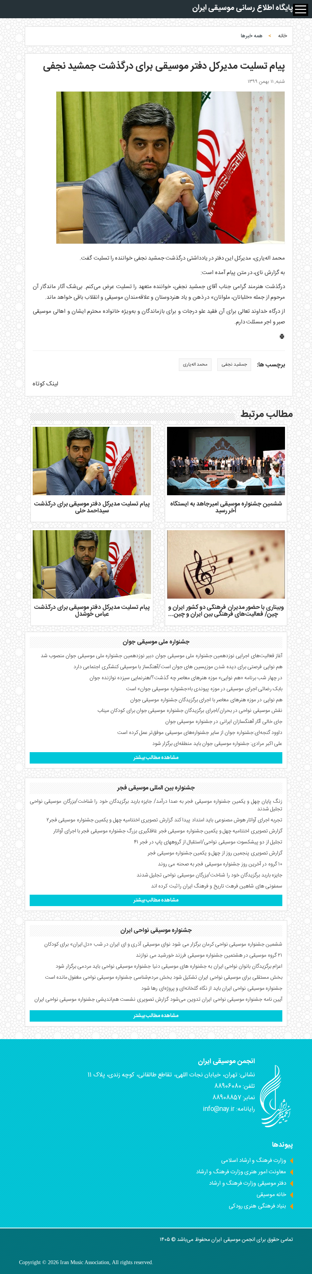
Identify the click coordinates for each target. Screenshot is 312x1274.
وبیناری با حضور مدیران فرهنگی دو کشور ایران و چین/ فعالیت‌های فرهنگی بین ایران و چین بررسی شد (226, 614)
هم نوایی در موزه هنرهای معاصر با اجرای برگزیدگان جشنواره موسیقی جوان (206, 700)
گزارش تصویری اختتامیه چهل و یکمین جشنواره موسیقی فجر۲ (109, 820)
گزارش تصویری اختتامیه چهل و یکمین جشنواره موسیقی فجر (220, 831)
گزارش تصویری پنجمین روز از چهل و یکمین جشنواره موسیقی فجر (215, 853)
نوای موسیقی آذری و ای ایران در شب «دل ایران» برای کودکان (107, 944)
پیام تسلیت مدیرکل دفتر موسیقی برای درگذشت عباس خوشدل (92, 611)
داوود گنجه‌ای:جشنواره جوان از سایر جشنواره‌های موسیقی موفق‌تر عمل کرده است (199, 732)
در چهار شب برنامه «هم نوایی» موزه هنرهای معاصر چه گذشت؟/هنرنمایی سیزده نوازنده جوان (185, 678)
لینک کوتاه (45, 384)
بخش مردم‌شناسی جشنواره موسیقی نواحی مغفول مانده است (108, 977)
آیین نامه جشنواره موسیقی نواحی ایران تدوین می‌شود (226, 999)
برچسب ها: (271, 365)
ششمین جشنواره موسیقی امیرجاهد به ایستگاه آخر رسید (226, 507)
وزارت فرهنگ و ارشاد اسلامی (253, 1160)
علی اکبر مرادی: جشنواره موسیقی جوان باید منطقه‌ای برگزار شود (217, 743)
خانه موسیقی (271, 1195)
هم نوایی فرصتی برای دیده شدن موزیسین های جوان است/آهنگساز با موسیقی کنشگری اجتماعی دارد (177, 667)
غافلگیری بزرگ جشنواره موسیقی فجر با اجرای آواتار (105, 831)
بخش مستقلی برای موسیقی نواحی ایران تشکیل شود (227, 977)
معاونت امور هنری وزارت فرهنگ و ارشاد (241, 1172)
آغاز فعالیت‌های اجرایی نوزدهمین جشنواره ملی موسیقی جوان (218, 656)
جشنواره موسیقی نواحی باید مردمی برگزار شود (103, 966)
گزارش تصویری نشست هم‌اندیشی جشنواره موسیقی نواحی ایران (101, 999)
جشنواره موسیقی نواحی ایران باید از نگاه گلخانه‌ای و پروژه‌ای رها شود (211, 988)
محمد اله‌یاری (195, 364)
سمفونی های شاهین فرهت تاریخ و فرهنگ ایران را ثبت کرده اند (216, 886)
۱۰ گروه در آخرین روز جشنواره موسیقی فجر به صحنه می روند (220, 864)
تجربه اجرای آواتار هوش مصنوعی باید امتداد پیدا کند (228, 820)
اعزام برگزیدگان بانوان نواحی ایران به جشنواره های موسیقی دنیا (217, 966)
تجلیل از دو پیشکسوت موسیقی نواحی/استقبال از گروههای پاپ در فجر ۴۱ (208, 842)
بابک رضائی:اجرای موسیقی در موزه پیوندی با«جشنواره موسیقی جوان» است (204, 689)
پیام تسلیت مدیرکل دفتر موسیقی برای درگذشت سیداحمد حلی (92, 507)
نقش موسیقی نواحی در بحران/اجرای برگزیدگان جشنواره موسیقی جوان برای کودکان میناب (189, 710)
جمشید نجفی (234, 364)
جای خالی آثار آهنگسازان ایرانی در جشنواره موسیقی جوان (223, 721)
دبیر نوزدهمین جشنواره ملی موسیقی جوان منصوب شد (97, 656)
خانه (282, 36)
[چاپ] (282, 338)
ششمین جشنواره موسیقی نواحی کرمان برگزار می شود (227, 944)
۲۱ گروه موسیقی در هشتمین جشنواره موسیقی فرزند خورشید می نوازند (209, 955)
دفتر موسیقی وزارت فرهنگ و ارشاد (247, 1183)
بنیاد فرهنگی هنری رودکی (257, 1206)
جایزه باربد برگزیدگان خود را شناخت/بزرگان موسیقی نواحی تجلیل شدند (209, 875)
